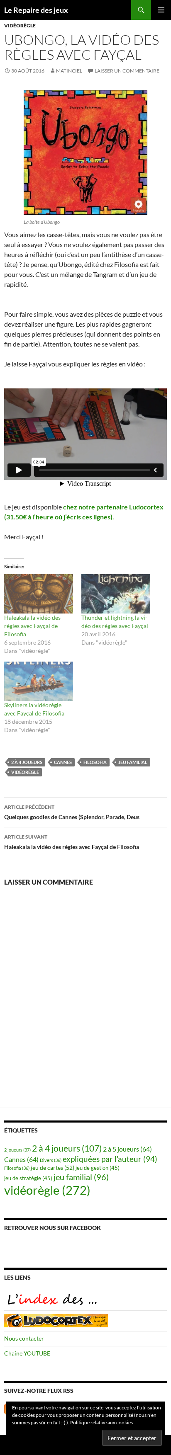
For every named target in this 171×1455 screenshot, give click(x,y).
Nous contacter (24, 1338)
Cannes (63, 762)
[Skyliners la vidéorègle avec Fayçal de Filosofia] (38, 681)
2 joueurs (17, 1149)
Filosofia (95, 762)
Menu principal (161, 10)
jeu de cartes (52, 1167)
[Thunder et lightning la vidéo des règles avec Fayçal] (115, 594)
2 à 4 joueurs (26, 762)
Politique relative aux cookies (101, 1422)
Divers (50, 1160)
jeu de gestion (98, 1168)
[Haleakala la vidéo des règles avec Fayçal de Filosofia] (38, 594)
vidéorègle (20, 25)
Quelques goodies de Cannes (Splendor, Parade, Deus (71, 812)
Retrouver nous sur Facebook (52, 1227)
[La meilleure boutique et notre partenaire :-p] (56, 1319)
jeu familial (132, 762)
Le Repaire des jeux (36, 10)
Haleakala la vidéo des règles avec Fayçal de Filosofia (32, 626)
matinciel (69, 71)
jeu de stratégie (28, 1178)
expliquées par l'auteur (110, 1159)
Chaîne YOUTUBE (27, 1353)
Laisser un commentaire (127, 71)
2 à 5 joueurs (127, 1149)
